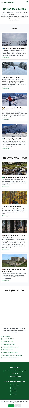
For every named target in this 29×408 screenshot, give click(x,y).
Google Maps (15, 385)
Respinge (18, 405)
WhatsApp (15, 388)
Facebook (14, 391)
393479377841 (15, 373)
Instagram (14, 394)
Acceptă (11, 405)
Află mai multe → (6, 57)
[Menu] (27, 2)
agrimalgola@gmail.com (15, 376)
